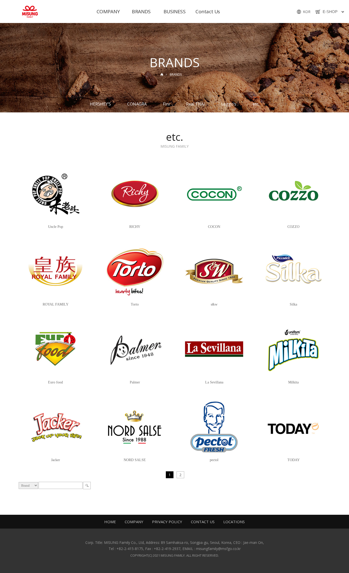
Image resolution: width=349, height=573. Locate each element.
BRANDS (141, 11)
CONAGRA (137, 104)
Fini (166, 104)
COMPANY (108, 11)
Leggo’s (228, 104)
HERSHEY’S (100, 104)
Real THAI (195, 104)
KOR (306, 11)
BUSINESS (175, 11)
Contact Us (207, 11)
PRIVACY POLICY (167, 521)
